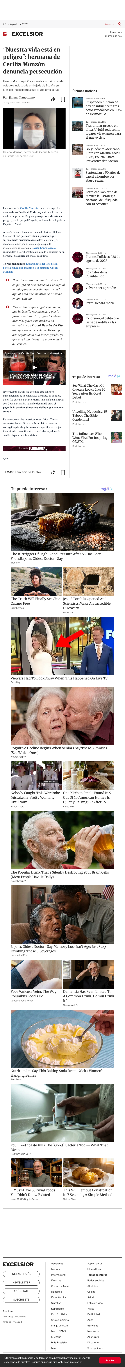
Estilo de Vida (95, 1303)
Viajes (90, 1308)
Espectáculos (58, 1297)
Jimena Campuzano (22, 97)
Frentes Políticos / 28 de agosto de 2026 (103, 259)
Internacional (58, 1274)
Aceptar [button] (110, 1360)
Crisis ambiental (60, 1320)
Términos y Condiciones (14, 1316)
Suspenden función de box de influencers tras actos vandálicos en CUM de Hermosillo (104, 108)
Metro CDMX (58, 1331)
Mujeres (55, 1348)
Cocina (91, 1291)
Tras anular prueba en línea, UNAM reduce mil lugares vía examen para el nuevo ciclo (103, 131)
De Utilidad (93, 1314)
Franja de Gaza (59, 1325)
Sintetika (56, 1303)
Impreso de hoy (113, 35)
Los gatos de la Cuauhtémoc (96, 274)
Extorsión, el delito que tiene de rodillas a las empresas (102, 322)
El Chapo (56, 1336)
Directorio (7, 1311)
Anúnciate (109, 24)
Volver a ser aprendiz (101, 288)
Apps (90, 1320)
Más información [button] (73, 1362)
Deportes (56, 1291)
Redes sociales (95, 1280)
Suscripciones (95, 1348)
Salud (90, 1297)
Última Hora (115, 32)
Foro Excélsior (59, 1314)
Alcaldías (92, 1286)
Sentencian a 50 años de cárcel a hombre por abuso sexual (103, 176)
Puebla (36, 472)
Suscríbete (21, 1299)
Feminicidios (23, 472)
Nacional (56, 1269)
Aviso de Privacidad (12, 1322)
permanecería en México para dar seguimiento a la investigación (38, 332)
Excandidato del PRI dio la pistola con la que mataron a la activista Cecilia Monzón (30, 268)
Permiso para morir (100, 303)
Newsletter (21, 1282)
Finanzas (56, 1280)
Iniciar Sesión (21, 1274)
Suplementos (94, 1263)
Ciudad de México (61, 1286)
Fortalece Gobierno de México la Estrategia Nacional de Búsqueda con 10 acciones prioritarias (102, 198)
